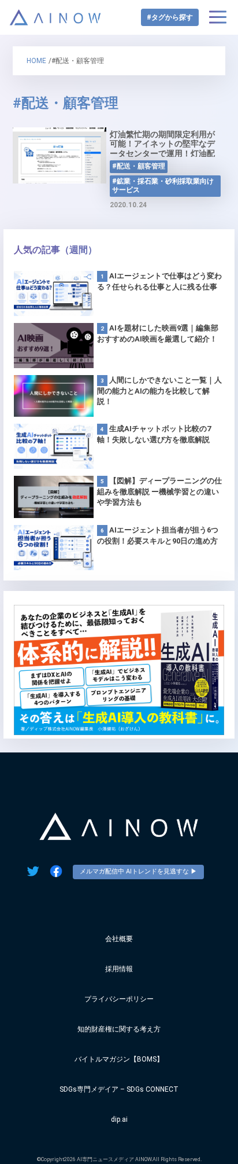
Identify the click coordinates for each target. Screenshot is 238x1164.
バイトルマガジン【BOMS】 (119, 1059)
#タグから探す (170, 17)
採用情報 (119, 969)
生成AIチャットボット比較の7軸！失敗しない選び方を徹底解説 (154, 434)
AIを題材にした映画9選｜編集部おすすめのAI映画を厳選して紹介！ (157, 333)
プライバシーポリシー (119, 999)
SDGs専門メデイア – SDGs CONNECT (119, 1089)
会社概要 (119, 939)
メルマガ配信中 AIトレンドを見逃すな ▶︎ (138, 871)
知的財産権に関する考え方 (119, 1029)
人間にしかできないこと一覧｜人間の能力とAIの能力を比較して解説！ (159, 391)
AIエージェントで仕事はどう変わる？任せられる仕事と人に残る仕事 (159, 281)
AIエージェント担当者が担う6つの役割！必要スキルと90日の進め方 (157, 535)
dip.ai (119, 1119)
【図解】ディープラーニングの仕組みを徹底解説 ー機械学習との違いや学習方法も (159, 491)
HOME (36, 61)
